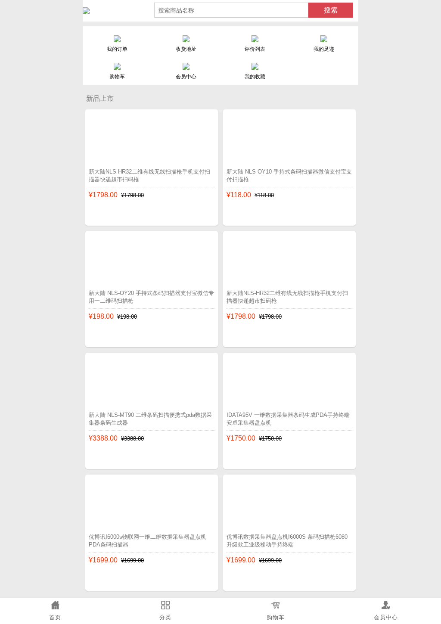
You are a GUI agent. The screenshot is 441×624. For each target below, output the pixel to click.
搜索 (331, 10)
